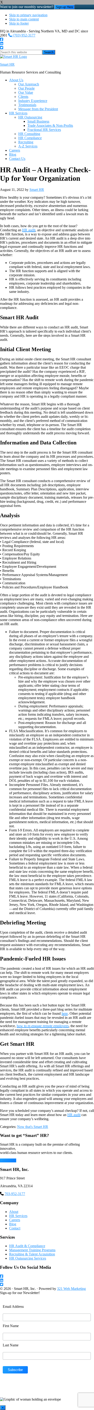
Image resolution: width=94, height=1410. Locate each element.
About (13, 1212)
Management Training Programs (32, 1250)
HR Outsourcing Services (27, 1258)
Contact (14, 1228)
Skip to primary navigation (28, 15)
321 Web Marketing (71, 1289)
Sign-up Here (64, 7)
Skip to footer (19, 23)
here (65, 1013)
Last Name (10, 1345)
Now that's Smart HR (32, 1127)
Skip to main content (24, 19)
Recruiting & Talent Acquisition (32, 1254)
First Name (11, 1326)
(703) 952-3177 (23, 35)
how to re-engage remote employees (43, 1026)
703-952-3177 (15, 1194)
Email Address (13, 1306)
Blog (12, 1224)
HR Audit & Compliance (27, 1246)
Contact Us (8, 1160)
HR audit (28, 230)
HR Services (18, 1216)
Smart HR (7, 64)
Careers (14, 1220)
